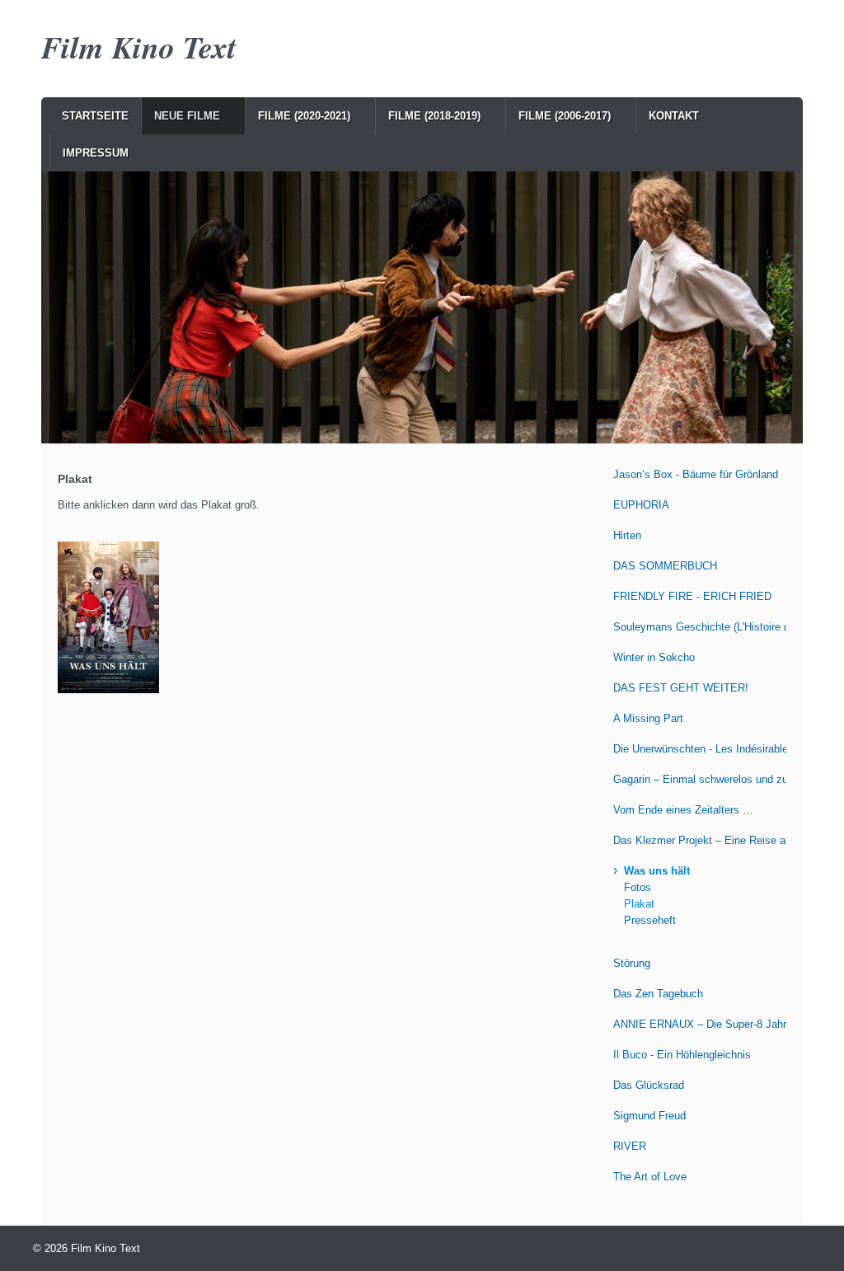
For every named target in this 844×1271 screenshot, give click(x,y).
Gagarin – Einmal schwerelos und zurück (699, 779)
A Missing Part (648, 718)
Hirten (627, 535)
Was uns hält (657, 871)
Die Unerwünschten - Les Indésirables (699, 749)
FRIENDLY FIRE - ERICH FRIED (692, 596)
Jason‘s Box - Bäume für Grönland (695, 474)
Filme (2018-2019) (434, 116)
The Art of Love (650, 1176)
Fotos (637, 887)
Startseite (95, 116)
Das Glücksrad (648, 1085)
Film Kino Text (139, 46)
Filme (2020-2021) (304, 116)
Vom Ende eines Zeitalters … (683, 810)
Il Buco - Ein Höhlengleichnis (682, 1054)
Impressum (96, 153)
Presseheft (650, 920)
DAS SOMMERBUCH (665, 566)
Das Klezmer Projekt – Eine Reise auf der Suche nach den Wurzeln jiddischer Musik (699, 840)
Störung (631, 963)
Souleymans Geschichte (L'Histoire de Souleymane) (699, 627)
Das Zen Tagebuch (658, 993)
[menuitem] (95, 115)
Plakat (639, 904)
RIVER (629, 1146)
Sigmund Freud (649, 1115)
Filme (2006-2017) (564, 116)
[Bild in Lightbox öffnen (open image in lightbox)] (108, 617)
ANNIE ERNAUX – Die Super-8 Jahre (699, 1024)
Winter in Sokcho (654, 657)
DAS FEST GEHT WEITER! (680, 688)
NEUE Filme (187, 116)
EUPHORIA (641, 505)
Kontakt (674, 116)
